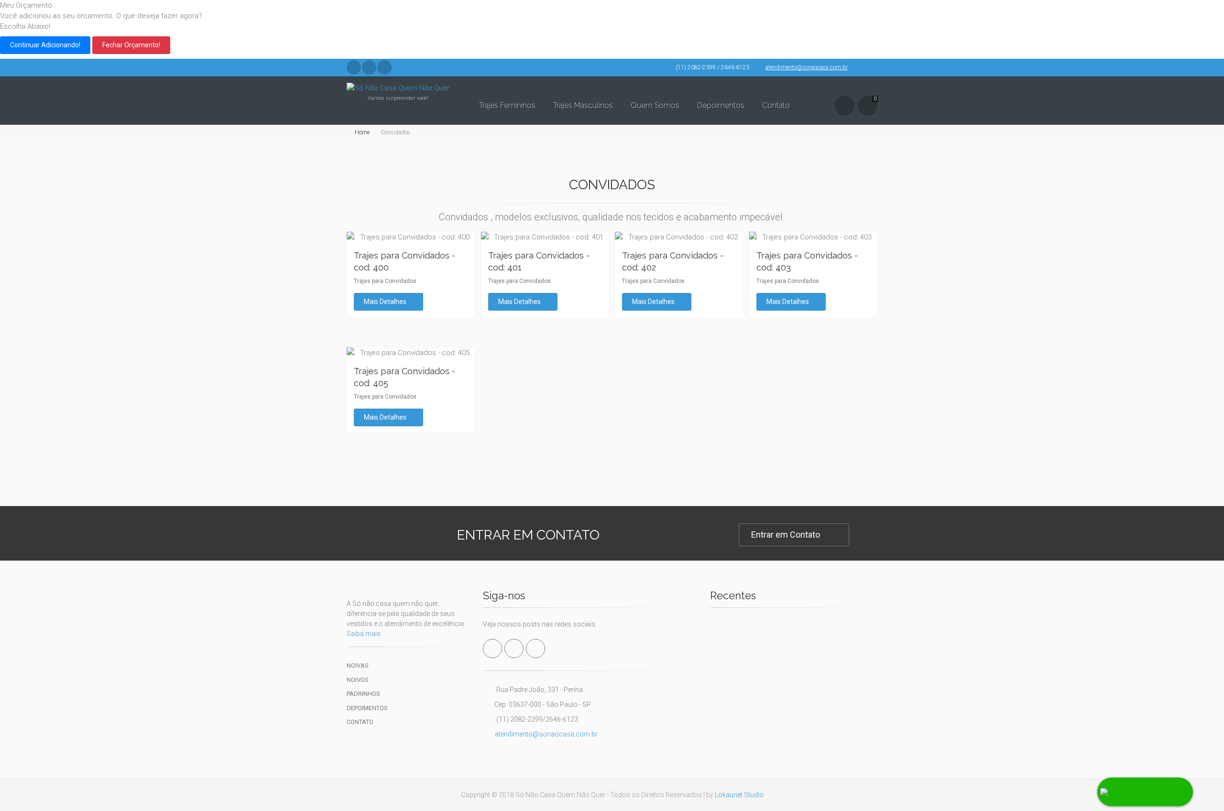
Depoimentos (720, 105)
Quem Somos (655, 105)
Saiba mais (364, 634)
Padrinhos (363, 693)
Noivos (358, 679)
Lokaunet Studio (739, 795)
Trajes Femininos (507, 105)
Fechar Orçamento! (131, 45)
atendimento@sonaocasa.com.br (806, 67)
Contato (776, 105)
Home (362, 132)
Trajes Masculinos (583, 105)
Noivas (358, 665)
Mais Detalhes (386, 301)
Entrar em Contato (785, 535)
